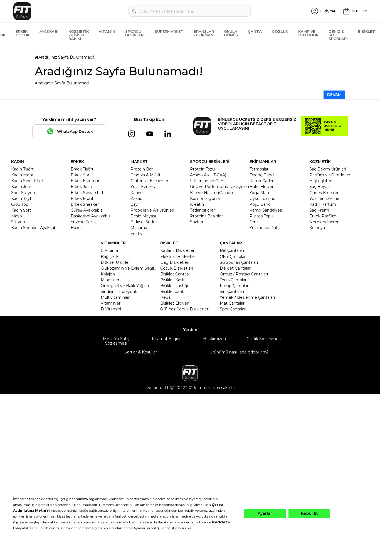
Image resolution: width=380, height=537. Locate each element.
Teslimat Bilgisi (165, 339)
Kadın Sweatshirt (27, 180)
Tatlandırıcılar (202, 210)
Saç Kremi (319, 210)
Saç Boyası (319, 186)
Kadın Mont (22, 174)
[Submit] (134, 11)
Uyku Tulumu (262, 198)
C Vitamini (110, 250)
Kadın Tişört (22, 169)
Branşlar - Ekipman (203, 33)
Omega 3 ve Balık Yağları (125, 285)
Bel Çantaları (232, 250)
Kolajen (108, 274)
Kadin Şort (21, 210)
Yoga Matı (259, 192)
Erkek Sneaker (85, 204)
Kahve (136, 192)
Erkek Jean (81, 186)
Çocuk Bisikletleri (176, 268)
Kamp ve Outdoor (308, 33)
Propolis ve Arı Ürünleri (152, 210)
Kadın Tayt (21, 198)
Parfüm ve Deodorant (330, 174)
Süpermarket (169, 31)
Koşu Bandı (261, 204)
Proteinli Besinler (206, 216)
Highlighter (320, 180)
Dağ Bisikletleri (174, 262)
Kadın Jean (21, 186)
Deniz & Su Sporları (338, 35)
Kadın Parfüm (322, 204)
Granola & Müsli (145, 174)
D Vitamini (111, 309)
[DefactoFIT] (69, 11)
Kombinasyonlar (205, 198)
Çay (134, 204)
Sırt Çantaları (232, 291)
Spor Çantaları (233, 309)
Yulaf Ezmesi (143, 186)
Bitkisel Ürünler (115, 262)
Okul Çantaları (233, 256)
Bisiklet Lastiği (174, 285)
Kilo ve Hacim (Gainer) (211, 192)
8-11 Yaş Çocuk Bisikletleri (184, 309)
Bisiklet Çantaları (235, 268)
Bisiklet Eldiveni (175, 303)
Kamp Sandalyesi (266, 210)
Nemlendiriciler (324, 221)
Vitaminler (110, 303)
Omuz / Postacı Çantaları (244, 274)
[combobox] (189, 11)
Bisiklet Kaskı (172, 279)
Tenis (254, 221)
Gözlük (280, 31)
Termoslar (259, 169)
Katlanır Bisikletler (177, 250)
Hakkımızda (214, 339)
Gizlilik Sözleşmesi (263, 339)
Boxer (76, 227)
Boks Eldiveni (262, 186)
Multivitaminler (115, 297)
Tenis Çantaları (233, 279)
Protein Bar (141, 169)
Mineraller (110, 279)
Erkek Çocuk (22, 33)
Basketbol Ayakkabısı (91, 216)
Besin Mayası (143, 216)
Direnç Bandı (262, 174)
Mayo (16, 216)
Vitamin (107, 31)
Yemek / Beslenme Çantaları (247, 297)
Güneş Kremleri (324, 192)
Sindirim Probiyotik (119, 291)
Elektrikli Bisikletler (178, 256)
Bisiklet (366, 31)
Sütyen (18, 221)
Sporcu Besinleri (135, 33)
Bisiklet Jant (172, 291)
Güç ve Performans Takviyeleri (219, 186)
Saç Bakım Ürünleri (327, 169)
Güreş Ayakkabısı (87, 210)
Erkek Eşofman (85, 180)
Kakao (136, 198)
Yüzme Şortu (83, 221)
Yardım (190, 329)
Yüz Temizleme (324, 198)
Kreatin (197, 204)
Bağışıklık (110, 256)
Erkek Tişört (82, 169)
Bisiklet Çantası (174, 274)
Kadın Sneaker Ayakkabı (34, 227)
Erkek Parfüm (322, 216)
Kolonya (317, 227)
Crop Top (19, 204)
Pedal (165, 297)
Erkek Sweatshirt (87, 192)
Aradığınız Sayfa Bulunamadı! (66, 57)
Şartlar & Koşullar (141, 352)
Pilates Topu (261, 216)
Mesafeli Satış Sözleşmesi (116, 341)
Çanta (255, 31)
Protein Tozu (202, 169)
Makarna (138, 227)
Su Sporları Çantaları (239, 262)
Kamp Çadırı (261, 180)
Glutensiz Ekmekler (149, 180)
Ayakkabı (49, 31)
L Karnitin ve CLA (206, 180)
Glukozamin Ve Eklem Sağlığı (129, 268)
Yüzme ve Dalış (265, 227)
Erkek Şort (81, 174)
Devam (334, 94)
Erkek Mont (82, 198)
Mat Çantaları (232, 303)
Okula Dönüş (231, 33)
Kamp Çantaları (234, 285)
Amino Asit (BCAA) (208, 174)
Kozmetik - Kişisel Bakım (78, 35)
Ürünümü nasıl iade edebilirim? (239, 352)
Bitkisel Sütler (143, 221)
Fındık (136, 233)
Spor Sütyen (23, 192)
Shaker (196, 221)
